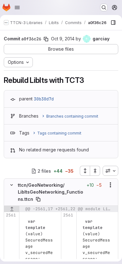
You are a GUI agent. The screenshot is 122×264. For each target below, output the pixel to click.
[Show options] (110, 185)
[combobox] (110, 171)
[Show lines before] (11, 209)
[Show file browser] (113, 23)
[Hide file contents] (11, 185)
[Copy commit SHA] (46, 39)
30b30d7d (44, 99)
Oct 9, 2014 (62, 38)
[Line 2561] (11, 215)
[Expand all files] (85, 171)
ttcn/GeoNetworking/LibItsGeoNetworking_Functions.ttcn (50, 192)
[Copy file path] (38, 199)
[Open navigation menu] (17, 8)
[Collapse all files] (95, 171)
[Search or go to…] (104, 7)
